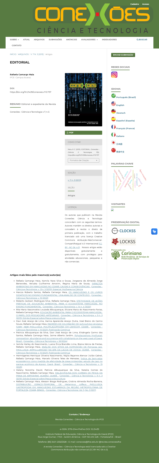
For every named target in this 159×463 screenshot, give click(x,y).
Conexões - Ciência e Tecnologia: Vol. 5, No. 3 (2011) (71, 390)
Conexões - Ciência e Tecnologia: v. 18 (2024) (45, 341)
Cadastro (134, 4)
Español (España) (125, 120)
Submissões (55, 39)
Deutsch (120, 113)
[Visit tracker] (112, 210)
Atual (26, 39)
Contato (16, 45)
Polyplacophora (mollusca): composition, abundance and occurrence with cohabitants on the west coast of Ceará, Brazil (59, 338)
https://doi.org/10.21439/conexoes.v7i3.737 (30, 92)
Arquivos (39, 39)
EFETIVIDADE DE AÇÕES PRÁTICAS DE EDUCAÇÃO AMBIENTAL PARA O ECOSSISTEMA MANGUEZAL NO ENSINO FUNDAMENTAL (59, 304)
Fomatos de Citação (79, 160)
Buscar (142, 39)
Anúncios (71, 39)
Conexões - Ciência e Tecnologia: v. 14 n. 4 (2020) (67, 306)
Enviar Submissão (123, 55)
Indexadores (109, 39)
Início (13, 54)
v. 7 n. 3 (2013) (37, 54)
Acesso (145, 4)
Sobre (13, 39)
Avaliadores (88, 39)
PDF (71, 132)
